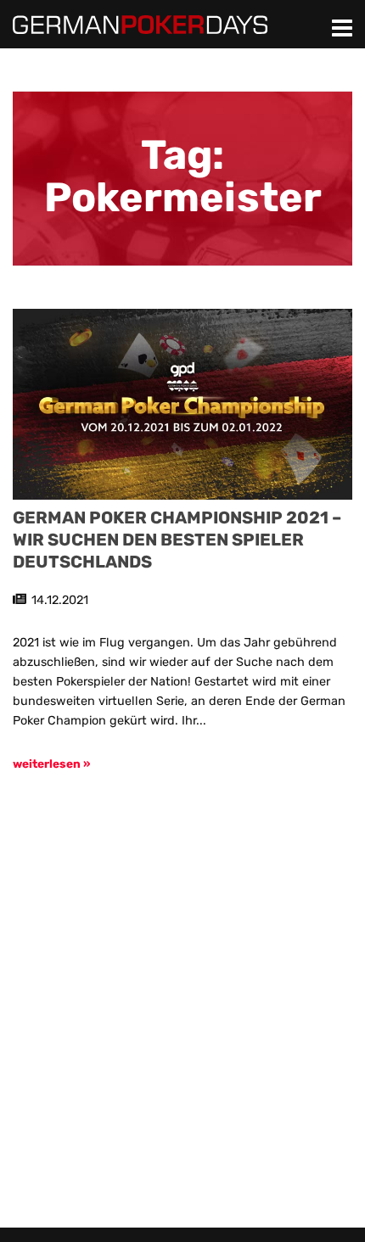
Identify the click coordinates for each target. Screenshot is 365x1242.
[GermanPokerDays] (140, 23)
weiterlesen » (51, 763)
